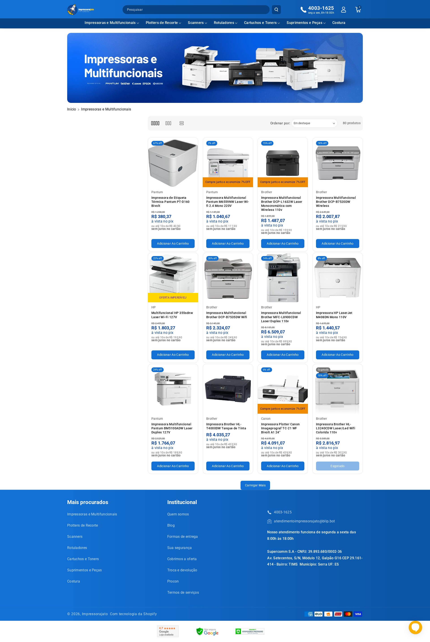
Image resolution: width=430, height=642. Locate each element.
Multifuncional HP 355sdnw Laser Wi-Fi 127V (172, 315)
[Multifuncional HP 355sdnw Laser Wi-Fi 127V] (173, 278)
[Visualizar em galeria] (168, 123)
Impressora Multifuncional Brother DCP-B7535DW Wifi (226, 315)
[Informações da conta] (343, 10)
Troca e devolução (182, 570)
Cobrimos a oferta (182, 559)
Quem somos (178, 514)
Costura (73, 581)
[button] (112, 23)
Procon (173, 581)
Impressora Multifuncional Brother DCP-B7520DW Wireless (336, 202)
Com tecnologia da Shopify (133, 614)
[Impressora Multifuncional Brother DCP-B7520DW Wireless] (338, 162)
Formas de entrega (182, 536)
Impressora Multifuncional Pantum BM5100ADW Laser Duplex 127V (172, 428)
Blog (171, 525)
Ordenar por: (280, 123)
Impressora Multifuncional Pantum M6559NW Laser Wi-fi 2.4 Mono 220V (227, 202)
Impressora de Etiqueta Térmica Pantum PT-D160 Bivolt (170, 202)
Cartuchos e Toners (260, 23)
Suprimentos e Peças (304, 23)
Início (71, 109)
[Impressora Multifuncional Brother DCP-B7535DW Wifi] (228, 278)
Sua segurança (179, 548)
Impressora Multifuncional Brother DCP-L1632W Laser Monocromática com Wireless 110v (281, 204)
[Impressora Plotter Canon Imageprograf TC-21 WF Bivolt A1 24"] (283, 389)
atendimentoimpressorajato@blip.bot (304, 521)
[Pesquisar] (276, 9)
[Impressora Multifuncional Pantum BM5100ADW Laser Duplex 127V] (173, 389)
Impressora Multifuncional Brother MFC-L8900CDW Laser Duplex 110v (281, 317)
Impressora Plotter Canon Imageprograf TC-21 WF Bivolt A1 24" (280, 428)
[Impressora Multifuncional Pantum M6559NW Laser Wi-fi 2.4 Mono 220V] (228, 162)
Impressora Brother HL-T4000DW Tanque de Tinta (226, 426)
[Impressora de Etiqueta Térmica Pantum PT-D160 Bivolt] (173, 162)
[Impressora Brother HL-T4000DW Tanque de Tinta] (228, 389)
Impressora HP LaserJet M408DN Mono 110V (334, 315)
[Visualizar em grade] (155, 123)
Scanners (196, 23)
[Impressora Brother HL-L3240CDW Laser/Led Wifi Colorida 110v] (338, 389)
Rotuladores (224, 23)
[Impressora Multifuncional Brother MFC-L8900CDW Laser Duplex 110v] (283, 278)
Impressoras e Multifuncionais (110, 23)
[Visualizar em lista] (182, 123)
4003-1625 (283, 512)
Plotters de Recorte (162, 23)
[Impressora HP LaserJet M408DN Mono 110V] (338, 278)
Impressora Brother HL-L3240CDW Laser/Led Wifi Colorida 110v (335, 428)
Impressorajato (95, 614)
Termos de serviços (183, 592)
